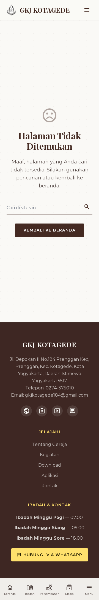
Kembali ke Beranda (49, 230)
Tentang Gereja (49, 444)
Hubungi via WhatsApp (49, 555)
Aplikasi (50, 475)
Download (49, 465)
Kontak (49, 485)
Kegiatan (49, 454)
